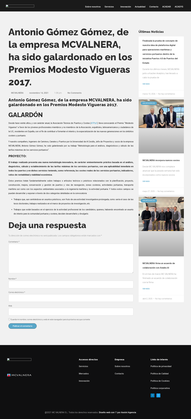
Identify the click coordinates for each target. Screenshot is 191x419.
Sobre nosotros (93, 6)
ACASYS (179, 6)
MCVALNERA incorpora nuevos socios (161, 160)
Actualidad (140, 6)
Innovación (125, 6)
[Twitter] (158, 395)
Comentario (13, 242)
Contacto (153, 6)
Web (10, 306)
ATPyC (94, 123)
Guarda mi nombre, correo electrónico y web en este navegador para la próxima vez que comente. (50, 319)
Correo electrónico (16, 292)
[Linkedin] (152, 395)
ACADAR (166, 6)
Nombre (12, 279)
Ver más (146, 84)
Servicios (109, 6)
